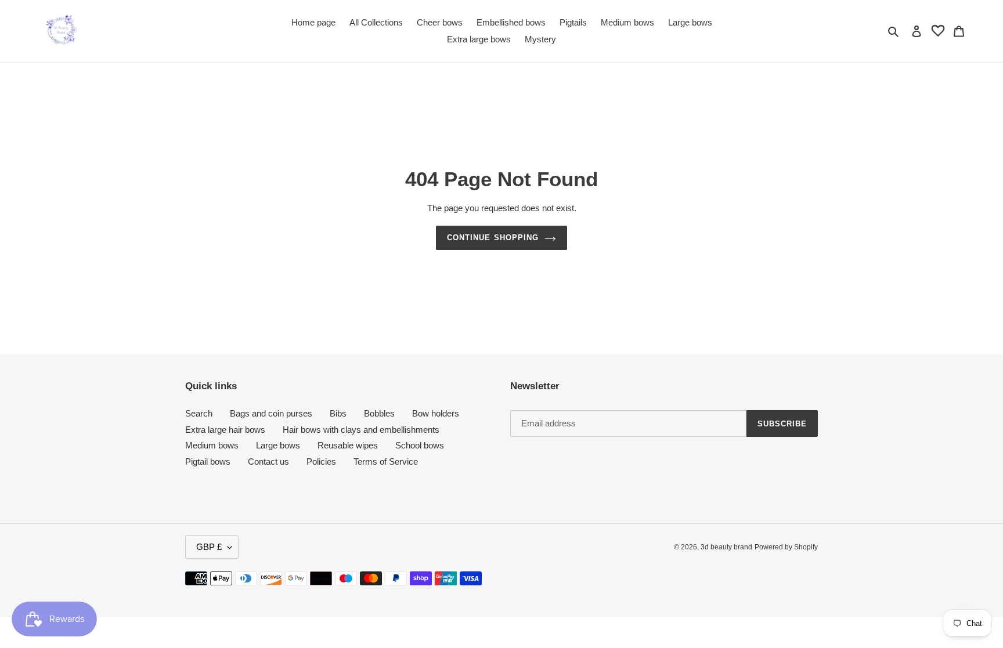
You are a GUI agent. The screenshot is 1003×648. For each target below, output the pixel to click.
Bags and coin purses (271, 413)
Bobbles (379, 413)
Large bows (278, 445)
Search (198, 413)
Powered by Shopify (786, 547)
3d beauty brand (726, 547)
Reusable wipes (348, 445)
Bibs (338, 413)
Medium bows (212, 445)
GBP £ (209, 547)
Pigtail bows (207, 461)
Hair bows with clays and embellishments (361, 430)
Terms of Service (385, 461)
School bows (419, 445)
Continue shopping (493, 237)
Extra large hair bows (225, 430)
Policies (321, 461)
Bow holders (435, 413)
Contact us (268, 461)
